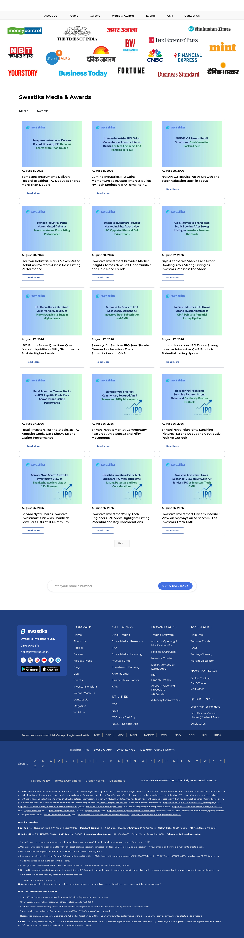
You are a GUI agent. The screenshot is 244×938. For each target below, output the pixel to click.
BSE (108, 735)
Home (78, 634)
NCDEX (149, 735)
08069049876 (30, 645)
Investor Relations (86, 686)
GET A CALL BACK (175, 585)
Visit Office (197, 689)
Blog (77, 667)
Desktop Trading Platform (157, 749)
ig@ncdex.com (92, 810)
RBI (204, 735)
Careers (95, 15)
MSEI (133, 735)
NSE (97, 735)
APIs (115, 686)
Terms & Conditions (68, 780)
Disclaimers (117, 780)
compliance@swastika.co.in (113, 802)
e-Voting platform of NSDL (167, 814)
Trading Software (162, 634)
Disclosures (198, 723)
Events (151, 15)
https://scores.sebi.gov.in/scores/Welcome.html (131, 810)
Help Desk (197, 634)
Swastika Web (126, 749)
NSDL (115, 710)
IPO (114, 647)
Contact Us (192, 15)
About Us (50, 15)
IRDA (217, 735)
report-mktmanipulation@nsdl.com (104, 806)
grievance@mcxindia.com (61, 810)
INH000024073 (121, 834)
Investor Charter (162, 658)
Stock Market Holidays (205, 706)
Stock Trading (121, 634)
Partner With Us (84, 693)
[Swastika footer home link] (34, 631)
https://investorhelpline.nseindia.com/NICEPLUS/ (196, 806)
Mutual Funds (121, 660)
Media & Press (83, 660)
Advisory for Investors (165, 700)
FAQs (194, 647)
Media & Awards (123, 15)
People (73, 15)
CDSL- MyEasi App (124, 717)
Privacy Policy (40, 780)
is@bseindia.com (32, 810)
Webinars (80, 712)
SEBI (192, 735)
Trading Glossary (201, 654)
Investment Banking (126, 667)
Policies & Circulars (163, 651)
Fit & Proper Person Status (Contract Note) (205, 715)
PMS (154, 675)
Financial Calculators (125, 680)
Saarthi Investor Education (57, 814)
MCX (121, 735)
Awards (42, 111)
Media (23, 111)
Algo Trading (120, 673)
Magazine (80, 706)
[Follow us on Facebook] (23, 660)
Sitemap (212, 780)
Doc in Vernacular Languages (163, 666)
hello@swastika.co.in (35, 651)
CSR (170, 15)
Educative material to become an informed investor (103, 814)
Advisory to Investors (142, 814)
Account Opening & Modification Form (164, 643)
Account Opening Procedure (163, 687)
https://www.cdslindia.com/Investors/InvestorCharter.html (47, 806)
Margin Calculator (202, 660)
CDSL (115, 704)
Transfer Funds (200, 641)
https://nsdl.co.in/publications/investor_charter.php (188, 802)
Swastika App (103, 749)
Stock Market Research (127, 641)
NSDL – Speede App (125, 723)
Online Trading (200, 678)
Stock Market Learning (127, 654)
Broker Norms (95, 780)
